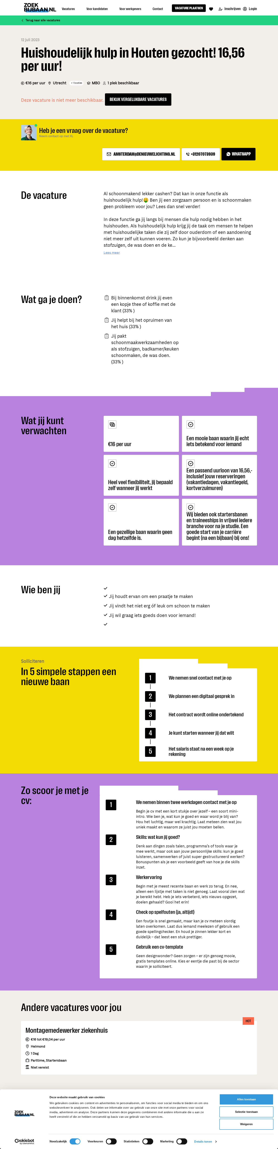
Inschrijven (232, 9)
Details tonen (203, 1141)
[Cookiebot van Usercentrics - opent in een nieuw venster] (24, 1141)
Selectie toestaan (246, 1111)
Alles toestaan (246, 1099)
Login (252, 9)
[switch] (111, 1141)
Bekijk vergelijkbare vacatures (138, 99)
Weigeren (246, 1124)
